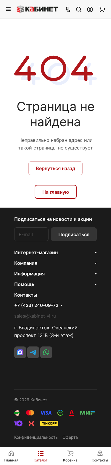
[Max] (20, 352)
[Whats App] (46, 352)
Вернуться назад (55, 168)
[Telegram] (33, 352)
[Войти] (90, 9)
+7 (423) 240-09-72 (36, 305)
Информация (29, 274)
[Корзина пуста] (102, 9)
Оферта (70, 437)
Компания (25, 263)
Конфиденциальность (36, 437)
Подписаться (73, 234)
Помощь (24, 284)
